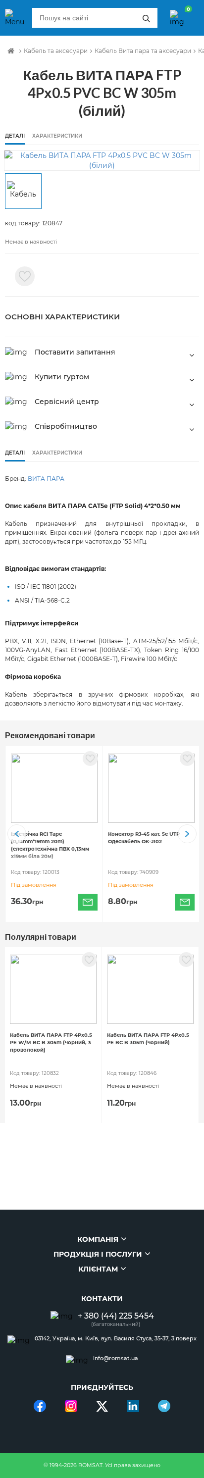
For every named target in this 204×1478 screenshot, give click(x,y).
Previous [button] (16, 833)
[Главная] (11, 51)
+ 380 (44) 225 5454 (116, 1316)
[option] (102, 160)
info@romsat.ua (115, 1358)
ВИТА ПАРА (46, 478)
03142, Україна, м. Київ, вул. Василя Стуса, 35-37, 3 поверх (116, 1338)
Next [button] (187, 833)
